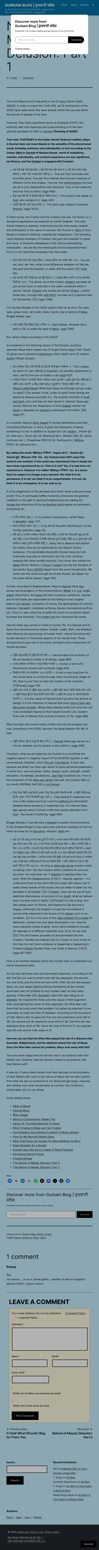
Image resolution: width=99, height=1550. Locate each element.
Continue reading (22, 48)
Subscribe (76, 39)
